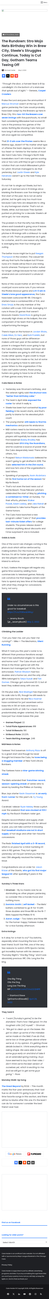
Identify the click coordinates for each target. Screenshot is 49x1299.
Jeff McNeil (28, 904)
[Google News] (14, 1154)
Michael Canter (10, 70)
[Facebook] (3, 76)
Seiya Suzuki (26, 678)
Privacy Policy (7, 1265)
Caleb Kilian (7, 335)
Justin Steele (23, 172)
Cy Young (38, 797)
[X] (8, 76)
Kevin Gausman (27, 793)
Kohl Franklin (34, 335)
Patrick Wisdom (23, 671)
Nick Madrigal (26, 691)
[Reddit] (12, 76)
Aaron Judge (12, 918)
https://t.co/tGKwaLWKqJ (20, 612)
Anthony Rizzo (33, 750)
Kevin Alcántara (38, 475)
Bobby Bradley (28, 439)
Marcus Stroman (10, 103)
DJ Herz (18, 335)
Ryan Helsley (27, 806)
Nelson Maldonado (24, 457)
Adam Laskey (20, 503)
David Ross (25, 315)
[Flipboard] (16, 76)
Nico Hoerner (35, 698)
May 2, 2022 (33, 621)
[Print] (33, 1162)
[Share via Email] (28, 1162)
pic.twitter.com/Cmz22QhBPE (25, 989)
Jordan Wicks (40, 331)
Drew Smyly (7, 304)
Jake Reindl (38, 503)
